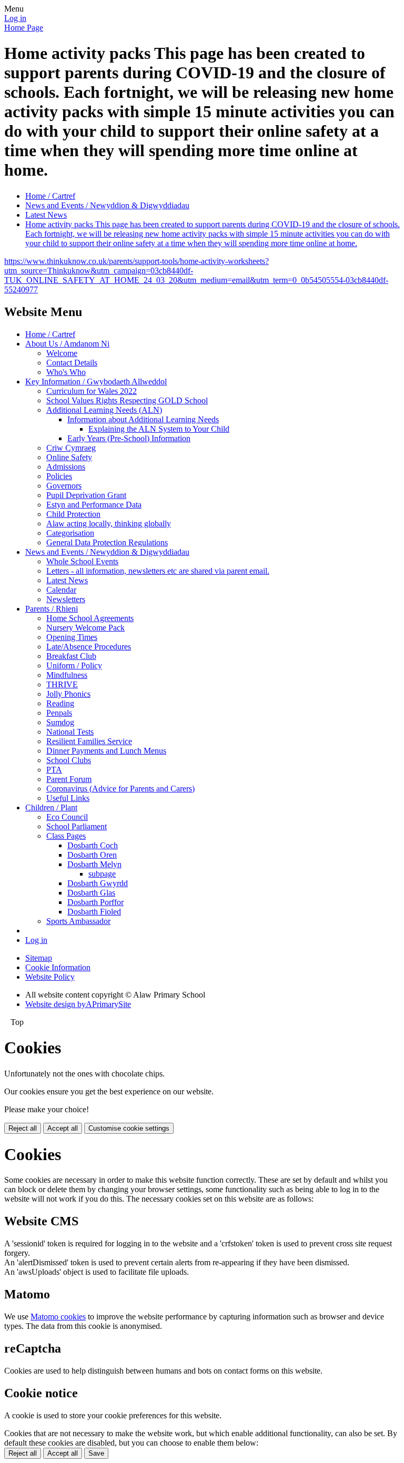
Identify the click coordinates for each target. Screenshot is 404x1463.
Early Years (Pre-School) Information (128, 438)
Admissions (65, 466)
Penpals (59, 712)
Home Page (23, 27)
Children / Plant (51, 807)
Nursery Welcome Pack (85, 627)
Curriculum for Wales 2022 (91, 391)
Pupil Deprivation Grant (86, 495)
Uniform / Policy (74, 665)
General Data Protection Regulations (107, 542)
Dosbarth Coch (92, 845)
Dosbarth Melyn (94, 864)
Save (96, 1453)
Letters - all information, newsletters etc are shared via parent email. (157, 570)
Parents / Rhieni (51, 608)
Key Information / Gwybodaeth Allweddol (96, 381)
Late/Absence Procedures (88, 646)
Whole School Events (82, 561)
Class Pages (66, 835)
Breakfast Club (71, 656)
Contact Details (71, 362)
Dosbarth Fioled (94, 911)
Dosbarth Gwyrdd (97, 883)
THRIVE (62, 684)
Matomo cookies (58, 1316)
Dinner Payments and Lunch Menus (106, 750)
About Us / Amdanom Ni (67, 343)
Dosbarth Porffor (95, 902)
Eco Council (67, 816)
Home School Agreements (90, 618)
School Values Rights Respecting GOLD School (127, 400)
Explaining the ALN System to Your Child (158, 428)
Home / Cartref (50, 195)
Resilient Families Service (89, 741)
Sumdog (60, 722)
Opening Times (71, 637)
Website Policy (50, 976)
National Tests (70, 731)
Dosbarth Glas (91, 892)
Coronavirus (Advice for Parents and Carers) (120, 788)
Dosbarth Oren (92, 854)
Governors (64, 485)
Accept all (62, 1128)
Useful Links (67, 798)
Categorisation (70, 533)
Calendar (61, 589)
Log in (15, 18)
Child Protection (73, 514)
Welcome (61, 353)
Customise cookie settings (128, 1128)
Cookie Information (57, 967)
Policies (59, 476)
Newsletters (65, 599)
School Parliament (76, 826)
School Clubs (68, 760)
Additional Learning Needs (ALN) (104, 409)
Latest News (46, 214)
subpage (102, 873)
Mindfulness (66, 674)
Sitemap (38, 957)
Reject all (22, 1128)
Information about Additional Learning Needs (143, 419)
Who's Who (66, 372)
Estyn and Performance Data (94, 504)
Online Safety (69, 457)
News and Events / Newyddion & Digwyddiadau (107, 205)
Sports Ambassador (78, 921)
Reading (60, 703)
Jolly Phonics (68, 693)
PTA (54, 769)
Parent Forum (69, 779)
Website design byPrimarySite (78, 1004)
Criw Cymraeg (71, 447)
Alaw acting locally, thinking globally (108, 523)
